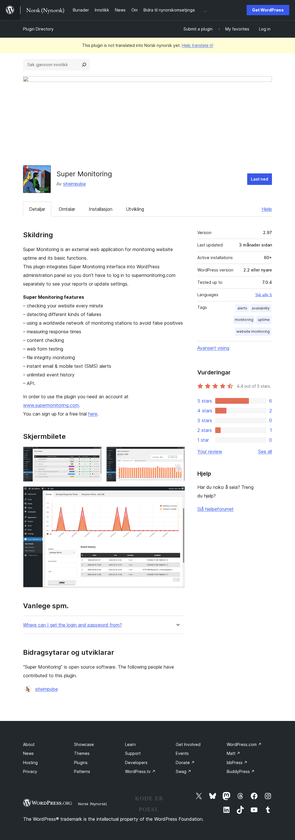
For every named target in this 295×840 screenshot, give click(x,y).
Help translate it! (197, 45)
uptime (264, 319)
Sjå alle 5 (263, 294)
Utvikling (135, 209)
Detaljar (37, 209)
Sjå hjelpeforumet (215, 509)
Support (133, 753)
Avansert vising (213, 348)
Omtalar (67, 209)
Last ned (259, 179)
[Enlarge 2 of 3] (177, 454)
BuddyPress (241, 771)
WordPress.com (244, 744)
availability (261, 308)
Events (182, 753)
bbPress (237, 762)
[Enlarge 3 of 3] (177, 494)
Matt (233, 753)
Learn (130, 744)
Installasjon (100, 209)
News (28, 753)
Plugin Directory (38, 28)
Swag (183, 771)
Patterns (82, 771)
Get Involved (188, 744)
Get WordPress (268, 9)
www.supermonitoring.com (51, 405)
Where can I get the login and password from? (72, 625)
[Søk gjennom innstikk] (84, 64)
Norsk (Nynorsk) (92, 803)
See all (265, 451)
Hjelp (267, 209)
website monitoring (253, 331)
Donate (185, 762)
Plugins (81, 762)
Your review (209, 451)
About (29, 744)
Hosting (30, 762)
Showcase (84, 744)
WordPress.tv (140, 771)
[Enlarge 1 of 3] (94, 454)
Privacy (30, 771)
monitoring (244, 319)
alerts (242, 308)
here (92, 414)
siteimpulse (74, 184)
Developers (136, 762)
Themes (82, 753)
